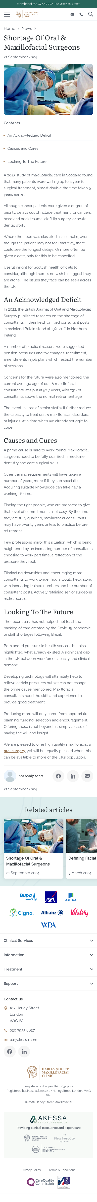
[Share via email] (87, 776)
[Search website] (90, 14)
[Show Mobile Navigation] (7, 14)
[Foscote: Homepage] (27, 14)
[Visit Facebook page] (10, 1051)
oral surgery (14, 751)
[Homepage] (48, 1072)
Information (14, 955)
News (27, 28)
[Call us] (81, 14)
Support (11, 983)
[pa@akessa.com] (72, 14)
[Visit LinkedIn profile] (24, 1051)
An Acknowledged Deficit (29, 135)
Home (9, 28)
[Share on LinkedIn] (73, 776)
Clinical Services (18, 940)
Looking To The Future (27, 161)
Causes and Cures (22, 148)
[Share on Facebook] (58, 776)
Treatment (13, 969)
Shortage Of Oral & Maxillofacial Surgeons (28, 861)
